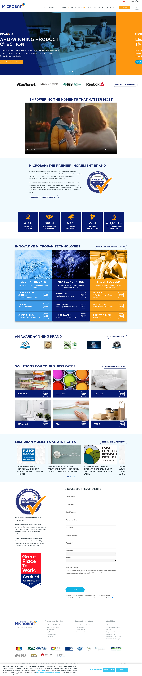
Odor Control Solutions (84, 621)
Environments (51, 634)
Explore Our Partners (125, 84)
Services (63, 7)
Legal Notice (110, 634)
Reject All (122, 669)
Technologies (50, 7)
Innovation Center (82, 632)
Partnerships (77, 7)
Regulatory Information (114, 632)
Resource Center (95, 7)
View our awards (117, 337)
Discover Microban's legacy (43, 197)
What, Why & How (52, 627)
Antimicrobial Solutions (54, 621)
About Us (111, 7)
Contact (124, 7)
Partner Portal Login (113, 639)
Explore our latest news (113, 442)
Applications (50, 632)
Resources (49, 636)
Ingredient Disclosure (113, 636)
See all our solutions (115, 366)
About (108, 625)
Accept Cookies (109, 669)
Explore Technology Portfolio (110, 246)
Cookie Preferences (95, 669)
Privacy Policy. (40, 670)
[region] (71, 670)
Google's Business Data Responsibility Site (49, 672)
